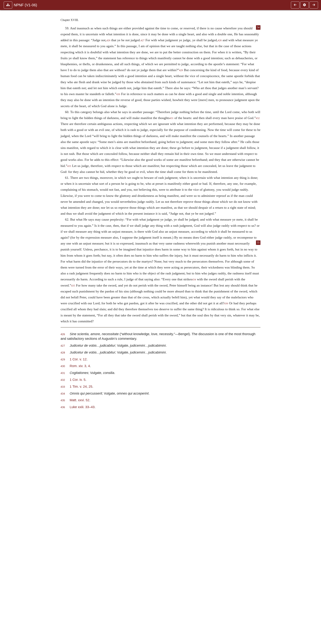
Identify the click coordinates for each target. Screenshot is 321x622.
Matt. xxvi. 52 (79, 400)
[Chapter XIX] (313, 5)
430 (118, 94)
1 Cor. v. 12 (78, 359)
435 (73, 285)
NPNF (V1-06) (25, 5)
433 (69, 166)
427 (143, 40)
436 (226, 303)
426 (108, 40)
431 (172, 118)
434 (194, 279)
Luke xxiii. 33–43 (82, 407)
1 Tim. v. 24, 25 (81, 386)
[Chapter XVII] (295, 5)
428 (220, 40)
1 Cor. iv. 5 (77, 380)
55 (258, 242)
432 (258, 118)
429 (181, 70)
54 (258, 27)
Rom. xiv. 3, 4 (80, 366)
